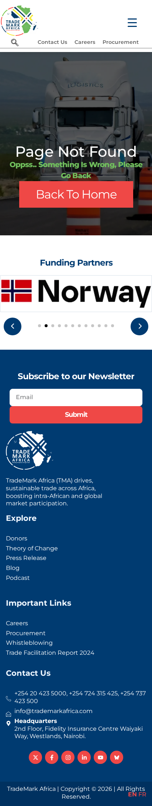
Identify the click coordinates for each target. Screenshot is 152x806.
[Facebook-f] (51, 757)
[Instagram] (68, 757)
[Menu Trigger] (127, 19)
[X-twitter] (35, 757)
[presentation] (12, 326)
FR (142, 794)
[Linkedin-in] (84, 757)
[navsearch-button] (14, 43)
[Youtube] (100, 757)
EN (132, 794)
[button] (39, 325)
